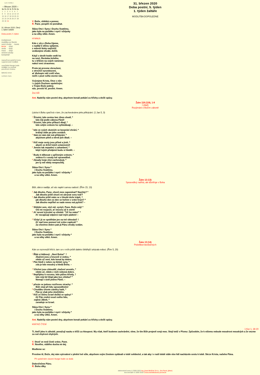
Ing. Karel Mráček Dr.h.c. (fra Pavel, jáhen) (156, 371)
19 (13, 16)
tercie (4, 46)
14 (18, 14)
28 (18, 19)
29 (3, 21)
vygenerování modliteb (10, 62)
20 (15, 16)
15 (3, 16)
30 (5, 21)
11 (10, 14)
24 (8, 19)
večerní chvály (7, 53)
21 (18, 16)
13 (15, 14)
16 (5, 16)
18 (10, 16)
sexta (4, 48)
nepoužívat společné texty (11, 60)
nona (4, 51)
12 (13, 14)
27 (15, 19)
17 (8, 16)
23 (5, 19)
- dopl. (10, 46)
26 (13, 19)
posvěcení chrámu (8, 69)
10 (8, 14)
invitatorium (6, 40)
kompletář (6, 55)
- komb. (16, 44)
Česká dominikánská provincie (155, 372)
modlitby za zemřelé (9, 67)
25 (10, 19)
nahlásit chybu (7, 76)
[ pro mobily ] (9, 3)
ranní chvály (6, 44)
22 (3, 19)
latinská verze (7, 73)
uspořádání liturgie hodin (10, 65)
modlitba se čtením (9, 42)
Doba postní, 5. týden (10, 34)
